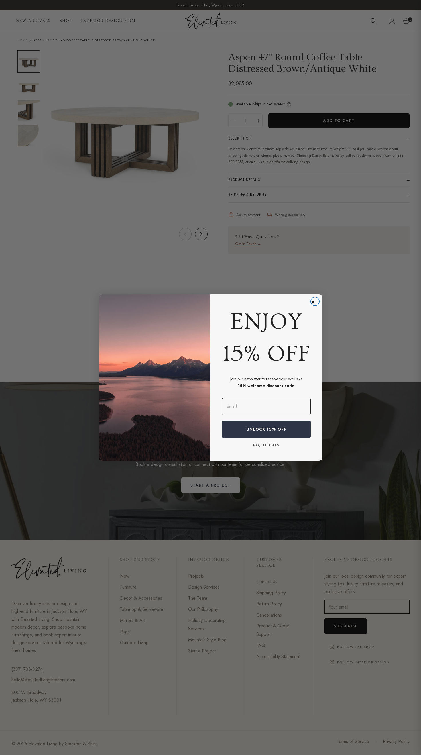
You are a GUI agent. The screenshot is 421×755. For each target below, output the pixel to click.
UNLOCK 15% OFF (266, 429)
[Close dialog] (315, 301)
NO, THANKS (266, 445)
